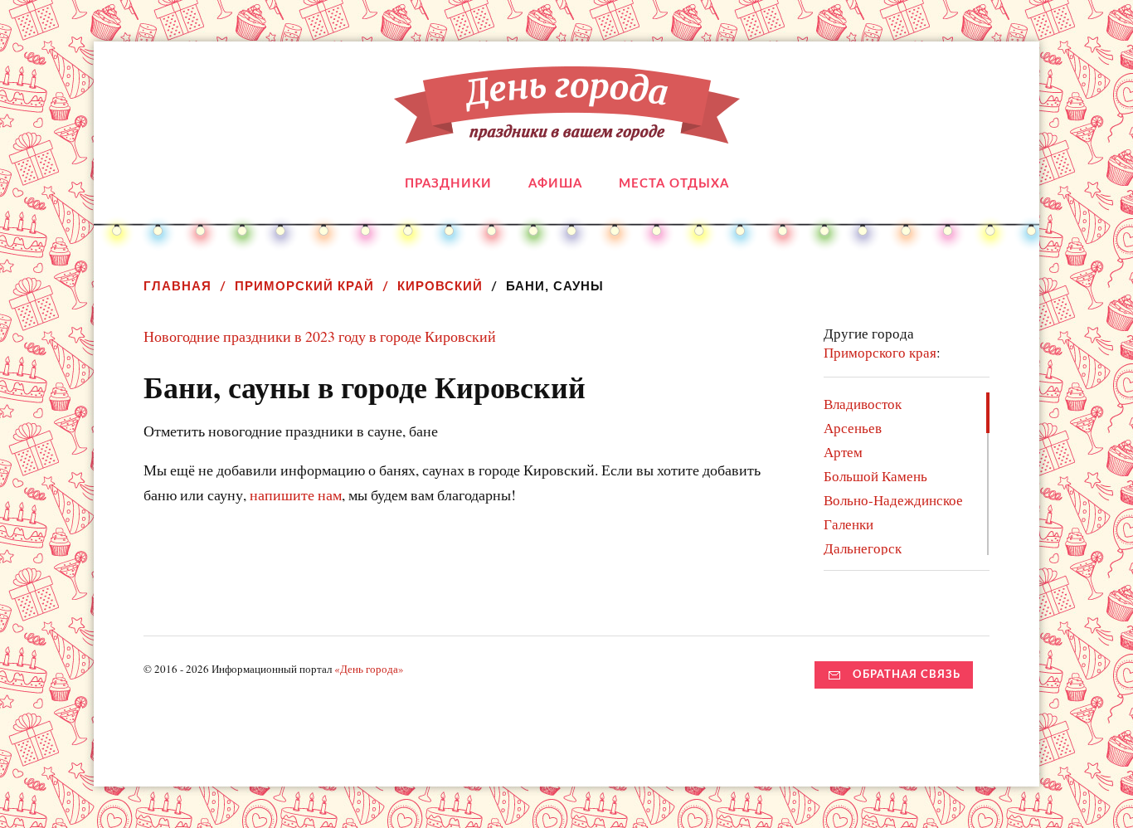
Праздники (448, 184)
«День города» (369, 668)
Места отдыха (674, 184)
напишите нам (296, 494)
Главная (177, 286)
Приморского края (880, 352)
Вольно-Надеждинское (893, 499)
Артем (843, 451)
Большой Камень (875, 475)
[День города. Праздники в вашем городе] (567, 131)
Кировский (440, 286)
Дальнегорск (863, 548)
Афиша (555, 184)
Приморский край (304, 286)
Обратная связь (906, 674)
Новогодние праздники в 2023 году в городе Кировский (319, 336)
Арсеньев (853, 427)
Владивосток (863, 403)
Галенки (848, 523)
